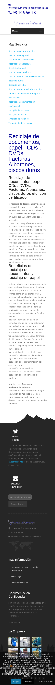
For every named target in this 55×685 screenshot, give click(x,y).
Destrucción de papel (18, 55)
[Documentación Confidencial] (27, 22)
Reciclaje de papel (17, 68)
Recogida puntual (16, 80)
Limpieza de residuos (18, 118)
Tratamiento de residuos (20, 123)
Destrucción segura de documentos (25, 89)
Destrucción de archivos (19, 72)
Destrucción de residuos (19, 63)
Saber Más (13, 622)
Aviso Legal (16, 576)
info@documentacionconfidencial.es (28, 7)
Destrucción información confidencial (26, 76)
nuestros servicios (17, 461)
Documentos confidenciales (21, 59)
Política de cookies (19, 582)
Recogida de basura (17, 114)
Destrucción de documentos (21, 51)
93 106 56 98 (24, 12)
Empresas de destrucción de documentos (24, 569)
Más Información (45, 681)
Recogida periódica (17, 85)
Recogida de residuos (18, 110)
